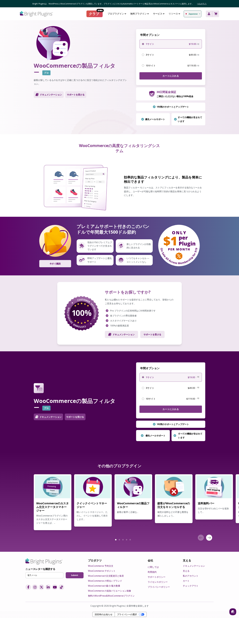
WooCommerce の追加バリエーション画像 (109, 590)
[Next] (209, 538)
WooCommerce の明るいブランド (105, 580)
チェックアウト (190, 585)
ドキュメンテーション (124, 334)
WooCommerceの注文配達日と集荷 (106, 575)
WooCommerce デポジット (101, 570)
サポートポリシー (156, 576)
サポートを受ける (76, 94)
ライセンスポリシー (158, 581)
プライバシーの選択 (127, 614)
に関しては (153, 566)
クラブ (96, 13)
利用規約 (152, 571)
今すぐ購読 (55, 263)
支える (186, 570)
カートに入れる (171, 75)
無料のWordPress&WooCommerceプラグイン (111, 595)
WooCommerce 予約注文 (100, 565)
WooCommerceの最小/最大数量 (104, 585)
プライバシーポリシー (159, 586)
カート (186, 580)
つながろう (202, 3)
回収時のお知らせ (103, 614)
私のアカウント (190, 575)
